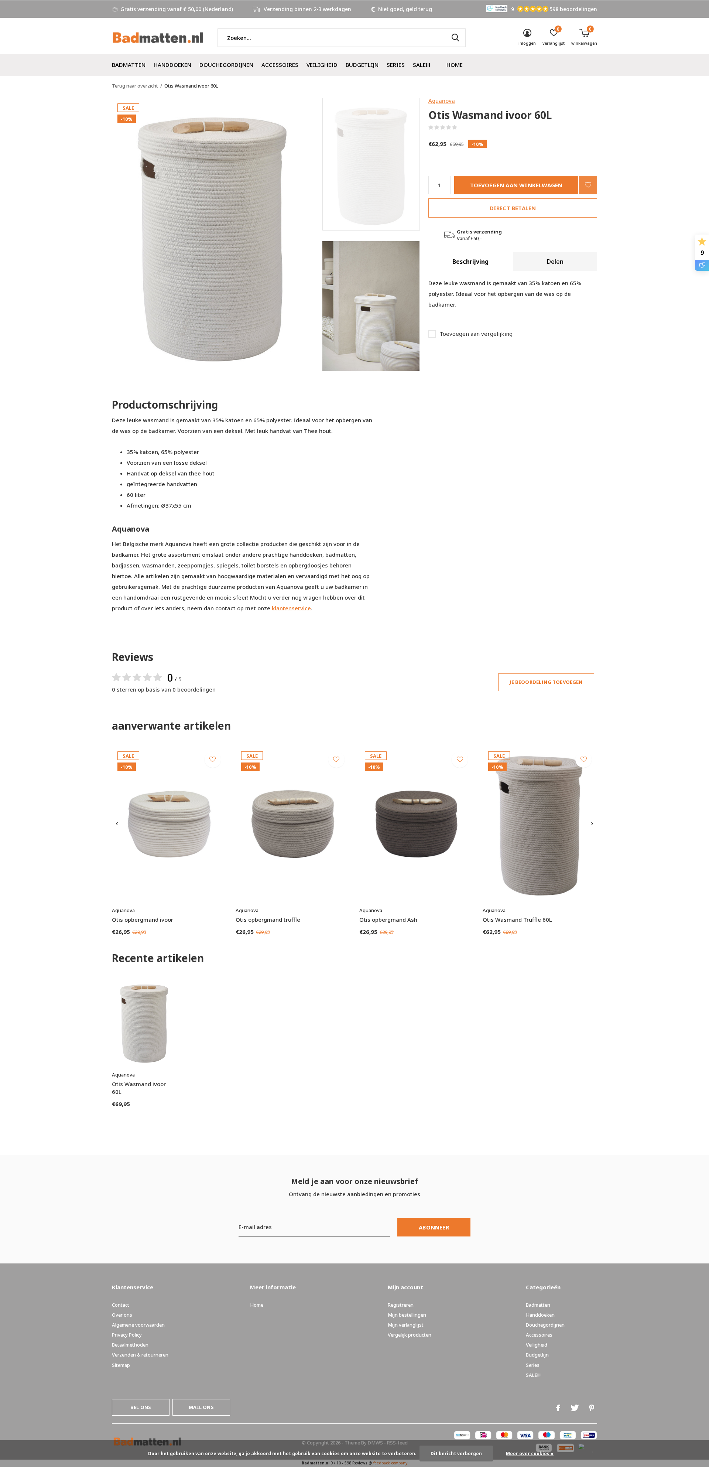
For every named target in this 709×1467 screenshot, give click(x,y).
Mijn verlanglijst (406, 1324)
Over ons (122, 1314)
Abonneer (434, 1227)
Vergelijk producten (409, 1334)
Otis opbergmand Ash (388, 919)
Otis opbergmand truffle (268, 919)
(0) (462, 127)
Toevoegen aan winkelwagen (516, 185)
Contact (120, 1304)
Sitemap (121, 1365)
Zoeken (455, 37)
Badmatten (128, 64)
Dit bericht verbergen (456, 1453)
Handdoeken (172, 64)
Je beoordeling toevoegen (546, 682)
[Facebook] (558, 1408)
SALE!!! (421, 64)
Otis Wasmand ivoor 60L (139, 1087)
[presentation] (117, 824)
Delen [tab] (555, 261)
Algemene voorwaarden (138, 1324)
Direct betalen (513, 208)
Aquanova (441, 100)
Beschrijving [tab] (470, 261)
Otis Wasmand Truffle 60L (517, 919)
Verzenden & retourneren (140, 1354)
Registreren (401, 1304)
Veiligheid (322, 64)
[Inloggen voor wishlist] (588, 185)
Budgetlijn (362, 64)
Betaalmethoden (130, 1344)
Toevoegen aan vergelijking (476, 333)
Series (396, 64)
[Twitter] (575, 1408)
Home (454, 64)
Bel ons (140, 1407)
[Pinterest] (591, 1408)
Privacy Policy (127, 1334)
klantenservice (291, 608)
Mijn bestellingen (407, 1314)
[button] (375, 164)
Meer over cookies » (530, 1453)
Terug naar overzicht (135, 85)
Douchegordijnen (226, 64)
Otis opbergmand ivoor (142, 919)
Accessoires (279, 64)
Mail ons (201, 1407)
